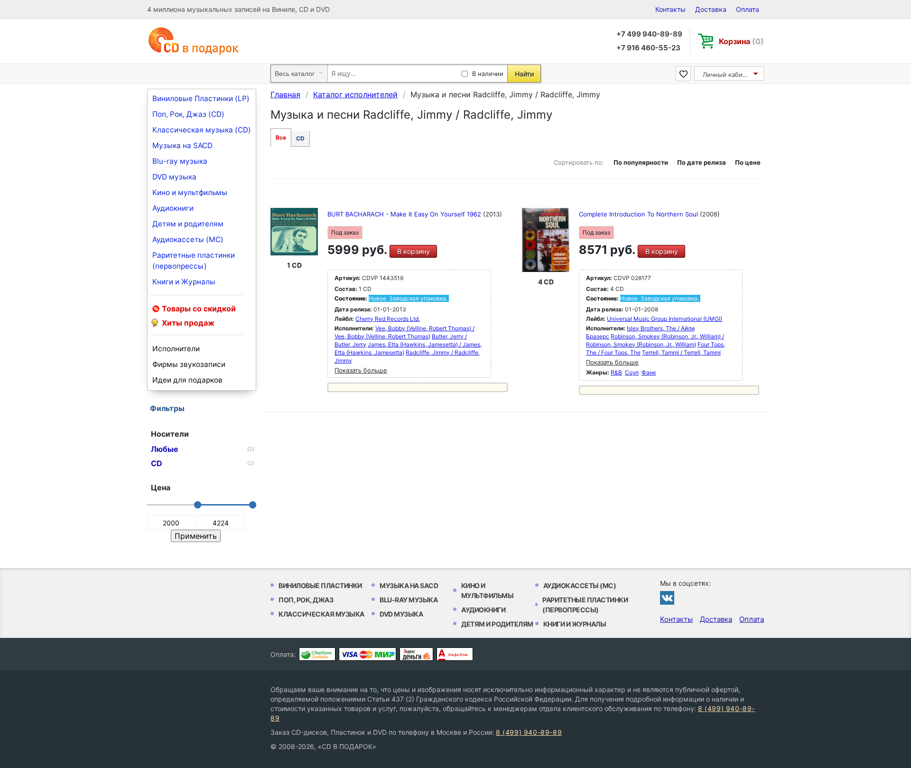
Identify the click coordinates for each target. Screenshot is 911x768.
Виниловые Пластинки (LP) (201, 98)
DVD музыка (174, 176)
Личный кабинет (728, 74)
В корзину (413, 251)
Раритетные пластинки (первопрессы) (193, 261)
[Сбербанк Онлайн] (317, 654)
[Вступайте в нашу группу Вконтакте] (667, 597)
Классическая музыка (321, 614)
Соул (632, 372)
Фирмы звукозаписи (188, 364)
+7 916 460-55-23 (648, 47)
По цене (748, 162)
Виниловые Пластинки (320, 585)
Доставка (710, 9)
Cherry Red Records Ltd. (387, 318)
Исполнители (176, 348)
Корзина (741, 41)
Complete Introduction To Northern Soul (639, 214)
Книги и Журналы (183, 281)
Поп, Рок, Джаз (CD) (188, 114)
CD (300, 138)
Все (281, 137)
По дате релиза (701, 162)
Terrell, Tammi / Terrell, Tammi (681, 352)
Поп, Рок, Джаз (306, 600)
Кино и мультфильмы (189, 192)
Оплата (747, 9)
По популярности (641, 162)
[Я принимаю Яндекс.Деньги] (416, 654)
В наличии (487, 73)
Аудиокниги (173, 208)
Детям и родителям (187, 223)
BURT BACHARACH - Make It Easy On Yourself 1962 (405, 214)
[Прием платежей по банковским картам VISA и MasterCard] (367, 654)
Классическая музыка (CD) (201, 129)
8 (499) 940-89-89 (529, 732)
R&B (616, 372)
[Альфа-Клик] (455, 654)
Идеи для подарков (187, 379)
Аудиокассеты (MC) (187, 239)
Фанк (648, 372)
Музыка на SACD (182, 145)
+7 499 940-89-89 (649, 33)
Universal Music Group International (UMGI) (664, 318)
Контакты (670, 9)
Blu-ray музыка (179, 161)
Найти (524, 74)
